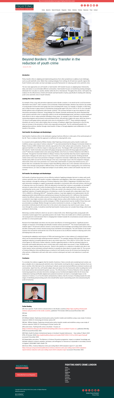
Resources (85, 10)
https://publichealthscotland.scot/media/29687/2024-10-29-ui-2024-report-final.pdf (61, 335)
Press (91, 10)
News (66, 370)
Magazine (64, 10)
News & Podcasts (56, 10)
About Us (48, 10)
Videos (69, 10)
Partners (80, 10)
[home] (24, 8)
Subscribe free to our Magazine (26, 375)
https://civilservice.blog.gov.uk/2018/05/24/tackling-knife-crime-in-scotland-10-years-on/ (50, 329)
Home (43, 10)
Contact (96, 10)
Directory (74, 10)
